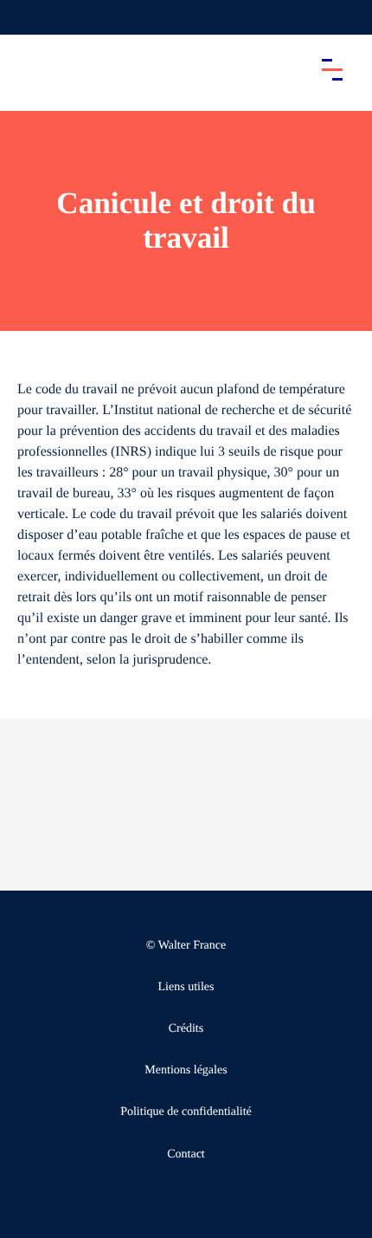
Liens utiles (186, 987)
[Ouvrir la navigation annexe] (27, 17)
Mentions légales (185, 1070)
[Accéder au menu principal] (332, 69)
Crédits (186, 1028)
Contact (186, 1154)
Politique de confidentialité (186, 1111)
